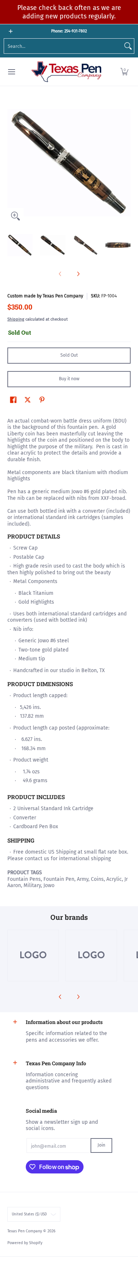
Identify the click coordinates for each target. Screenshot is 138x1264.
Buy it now (69, 378)
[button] (124, 72)
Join (101, 1145)
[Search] (128, 46)
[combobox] (63, 46)
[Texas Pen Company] (67, 71)
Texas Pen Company (24, 1231)
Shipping (15, 319)
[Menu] (11, 72)
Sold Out (69, 355)
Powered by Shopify (24, 1242)
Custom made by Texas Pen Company (45, 296)
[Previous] (12, 163)
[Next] (125, 163)
